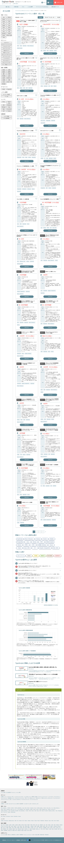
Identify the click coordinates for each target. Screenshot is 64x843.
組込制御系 (21, 803)
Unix (9, 23)
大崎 (28, 830)
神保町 (10, 827)
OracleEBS (21, 809)
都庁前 (44, 826)
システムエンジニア (6, 46)
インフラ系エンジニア (27, 796)
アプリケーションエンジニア (6, 44)
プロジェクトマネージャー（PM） (6, 799)
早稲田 (49, 824)
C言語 (18, 522)
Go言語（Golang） (28, 353)
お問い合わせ (23, 840)
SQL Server (8, 816)
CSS (3, 23)
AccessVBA (12, 810)
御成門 (52, 826)
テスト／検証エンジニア (6, 64)
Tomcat (35, 820)
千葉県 (13, 824)
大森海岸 (32, 826)
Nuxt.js (4, 21)
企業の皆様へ (16, 3)
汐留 (46, 824)
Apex (56, 810)
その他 (33, 834)
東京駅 (21, 827)
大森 (23, 826)
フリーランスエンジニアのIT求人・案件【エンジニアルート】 (44, 840)
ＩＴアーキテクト (6, 58)
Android (20, 820)
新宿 (9, 826)
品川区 (9, 75)
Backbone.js (60, 810)
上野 (37, 827)
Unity (55, 820)
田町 (54, 824)
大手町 (52, 824)
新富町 (15, 826)
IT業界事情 (21, 834)
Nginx (4, 109)
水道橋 (3, 79)
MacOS (58, 820)
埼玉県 (22, 830)
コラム (23, 6)
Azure (9, 107)
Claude (3, 35)
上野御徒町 (44, 827)
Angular (3, 25)
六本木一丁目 (9, 81)
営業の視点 (47, 834)
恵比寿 (25, 824)
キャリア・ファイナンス (27, 834)
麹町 (3, 73)
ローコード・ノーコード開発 (16, 792)
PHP (9, 31)
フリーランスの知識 (4, 834)
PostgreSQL (9, 89)
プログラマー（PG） (10, 796)
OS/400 (2, 820)
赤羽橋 (31, 830)
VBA (9, 810)
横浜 (26, 827)
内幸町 (31, 824)
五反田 (3, 77)
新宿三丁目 (10, 830)
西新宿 (14, 830)
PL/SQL (27, 810)
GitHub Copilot (9, 35)
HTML (9, 21)
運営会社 (4, 840)
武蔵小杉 (57, 824)
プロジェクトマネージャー (6, 54)
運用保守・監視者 (34, 796)
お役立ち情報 (37, 834)
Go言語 (9, 33)
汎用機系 (2, 803)
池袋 (1, 824)
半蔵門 (9, 73)
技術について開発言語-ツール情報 (13, 834)
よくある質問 (30, 6)
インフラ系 (6, 803)
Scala (4, 37)
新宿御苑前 (5, 830)
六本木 (3, 81)
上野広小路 (40, 827)
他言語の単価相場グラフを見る (51, 605)
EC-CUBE (46, 810)
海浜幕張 (7, 824)
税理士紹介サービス (55, 6)
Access (19, 816)
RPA (40, 810)
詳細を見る (26, 53)
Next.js (9, 27)
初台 (38, 824)
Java (3, 17)
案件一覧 (7, 6)
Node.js (3, 19)
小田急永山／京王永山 (57, 826)
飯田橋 (9, 71)
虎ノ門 (4, 827)
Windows (9, 17)
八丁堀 (18, 826)
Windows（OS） (23, 261)
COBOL (31, 809)
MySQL (3, 89)
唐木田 (25, 830)
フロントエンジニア (6, 48)
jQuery (37, 809)
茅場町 (18, 827)
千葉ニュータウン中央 (4, 826)
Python (18, 419)
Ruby (42, 389)
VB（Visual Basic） (22, 810)
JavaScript (3, 33)
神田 (23, 827)
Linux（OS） (43, 120)
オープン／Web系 (6, 94)
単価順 (58, 17)
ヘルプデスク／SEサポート (16, 799)
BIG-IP (39, 820)
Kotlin (30, 810)
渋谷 (44, 824)
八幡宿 (7, 827)
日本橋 (10, 824)
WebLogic (3, 107)
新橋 (34, 824)
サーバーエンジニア (6, 56)
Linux (4, 31)
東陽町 (29, 827)
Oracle (12, 816)
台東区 (9, 69)
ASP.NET (54, 485)
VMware (29, 820)
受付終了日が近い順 (49, 17)
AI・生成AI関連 (6, 118)
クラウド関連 (6, 116)
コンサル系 (25, 803)
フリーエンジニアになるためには (42, 6)
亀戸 (16, 830)
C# (3, 29)
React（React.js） (30, 45)
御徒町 (3, 71)
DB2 (1, 816)
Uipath (43, 810)
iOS (17, 820)
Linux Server (9, 109)
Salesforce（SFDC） (51, 810)
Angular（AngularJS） (21, 291)
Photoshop (27, 809)
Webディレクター (6, 52)
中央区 (12, 826)
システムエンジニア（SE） (19, 796)
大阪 (36, 824)
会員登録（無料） (59, 2)
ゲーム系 (6, 96)
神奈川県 (19, 830)
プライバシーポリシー (11, 840)
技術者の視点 (42, 834)
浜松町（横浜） (27, 826)
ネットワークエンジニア (34, 799)
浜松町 (21, 826)
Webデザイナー (6, 50)
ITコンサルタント (6, 60)
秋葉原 (3, 69)
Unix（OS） (54, 227)
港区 (9, 79)
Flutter (2, 809)
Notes (38, 810)
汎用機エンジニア (3, 796)
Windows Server (9, 102)
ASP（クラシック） (14, 809)
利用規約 (18, 840)
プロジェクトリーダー (6, 62)
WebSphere (9, 105)
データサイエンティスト (25, 799)
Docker (9, 29)
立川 (35, 827)
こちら (29, 567)
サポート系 (10, 803)
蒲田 (4, 824)
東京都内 (3, 83)
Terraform (9, 111)
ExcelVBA (16, 810)
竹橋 (12, 827)
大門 (49, 826)
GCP (3, 111)
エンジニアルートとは (7, 3)
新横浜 (20, 824)
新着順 (40, 17)
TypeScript (9, 19)
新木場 (61, 824)
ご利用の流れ (16, 6)
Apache (32, 820)
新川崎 (23, 824)
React (4, 27)
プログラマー (6, 42)
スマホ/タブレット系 (35, 803)
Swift (35, 810)
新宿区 (2, 830)
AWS (3, 105)
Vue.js (9, 25)
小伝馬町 (16, 824)
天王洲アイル (9, 77)
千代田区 (3, 75)
